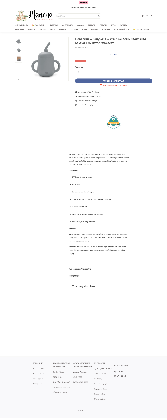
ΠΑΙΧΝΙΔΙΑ (106, 29)
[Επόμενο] (19, 79)
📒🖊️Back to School (141, 29)
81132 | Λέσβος (38, 384)
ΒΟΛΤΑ (52, 29)
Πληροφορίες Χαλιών (100, 389)
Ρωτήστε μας (74, 275)
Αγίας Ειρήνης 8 (38, 379)
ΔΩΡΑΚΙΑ (94, 29)
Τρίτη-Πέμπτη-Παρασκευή (61, 382)
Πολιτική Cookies (99, 394)
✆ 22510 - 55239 (38, 374)
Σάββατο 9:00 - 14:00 (60, 392)
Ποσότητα (79, 67)
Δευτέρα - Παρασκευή (80, 372)
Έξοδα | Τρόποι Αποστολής (103, 369)
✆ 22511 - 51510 (38, 369)
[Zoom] (46, 59)
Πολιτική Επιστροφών (101, 384)
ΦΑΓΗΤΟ (43, 29)
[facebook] (115, 376)
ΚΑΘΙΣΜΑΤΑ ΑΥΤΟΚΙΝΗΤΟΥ (25, 29)
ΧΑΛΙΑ (113, 25)
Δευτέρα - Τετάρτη (58, 372)
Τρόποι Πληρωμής (100, 374)
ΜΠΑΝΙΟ (62, 29)
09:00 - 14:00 (57, 377)
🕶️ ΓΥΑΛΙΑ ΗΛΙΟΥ (21, 25)
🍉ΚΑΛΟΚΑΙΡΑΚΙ (38, 25)
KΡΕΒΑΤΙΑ (103, 25)
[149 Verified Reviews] (114, 130)
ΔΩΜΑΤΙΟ (91, 25)
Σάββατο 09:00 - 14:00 (80, 382)
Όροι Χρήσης (98, 379)
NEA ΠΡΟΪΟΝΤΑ (67, 25)
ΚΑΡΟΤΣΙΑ (123, 25)
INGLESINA (80, 25)
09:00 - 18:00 (77, 377)
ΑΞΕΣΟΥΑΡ (73, 29)
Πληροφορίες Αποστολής (80, 269)
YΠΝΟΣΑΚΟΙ (53, 25)
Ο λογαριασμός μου (100, 399)
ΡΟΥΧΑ (84, 29)
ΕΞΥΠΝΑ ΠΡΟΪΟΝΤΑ (121, 29)
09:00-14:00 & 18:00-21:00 (61, 387)
